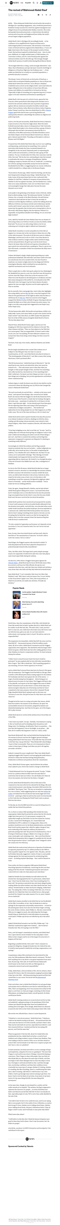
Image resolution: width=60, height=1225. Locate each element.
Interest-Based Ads (13, 1221)
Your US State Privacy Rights (30, 1219)
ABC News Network (13, 1219)
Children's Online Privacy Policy (44, 1219)
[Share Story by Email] (46, 14)
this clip (28, 293)
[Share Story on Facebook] (38, 14)
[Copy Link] (50, 14)
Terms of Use (33, 1221)
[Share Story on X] (42, 14)
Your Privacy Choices (40, 1221)
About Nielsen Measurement (24, 1221)
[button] (6, 2)
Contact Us (48, 1221)
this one (22, 298)
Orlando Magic (13, 563)
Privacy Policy (21, 1219)
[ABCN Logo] (14, 3)
